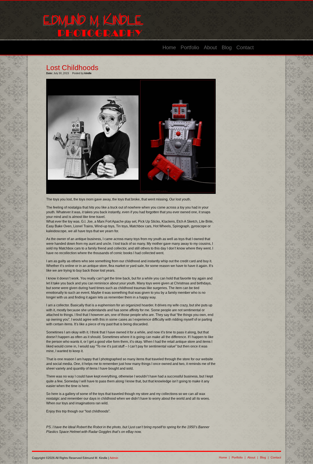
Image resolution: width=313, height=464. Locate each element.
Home (169, 47)
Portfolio (190, 47)
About (210, 47)
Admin (114, 458)
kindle (88, 73)
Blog (227, 47)
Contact (245, 47)
